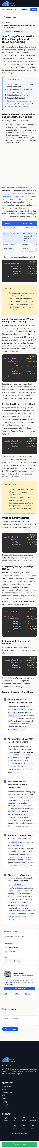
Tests (4, 1089)
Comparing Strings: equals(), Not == (20, 101)
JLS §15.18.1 (17, 885)
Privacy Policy (6, 1105)
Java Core (5, 22)
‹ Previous (25, 9)
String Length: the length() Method (20, 104)
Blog (3, 1095)
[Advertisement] (19, 165)
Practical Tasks (7, 1086)
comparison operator (10, 575)
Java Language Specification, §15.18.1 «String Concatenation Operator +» (19, 193)
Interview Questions (9, 1092)
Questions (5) (12, 947)
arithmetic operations (10, 346)
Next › (34, 9)
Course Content (19, 17)
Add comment (11, 1029)
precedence (12, 413)
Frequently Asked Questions (17, 107)
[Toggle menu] (35, 3)
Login (4, 1098)
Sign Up (4, 1102)
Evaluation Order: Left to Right (18, 95)
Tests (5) (10, 952)
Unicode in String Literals (16, 98)
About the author (20, 988)
